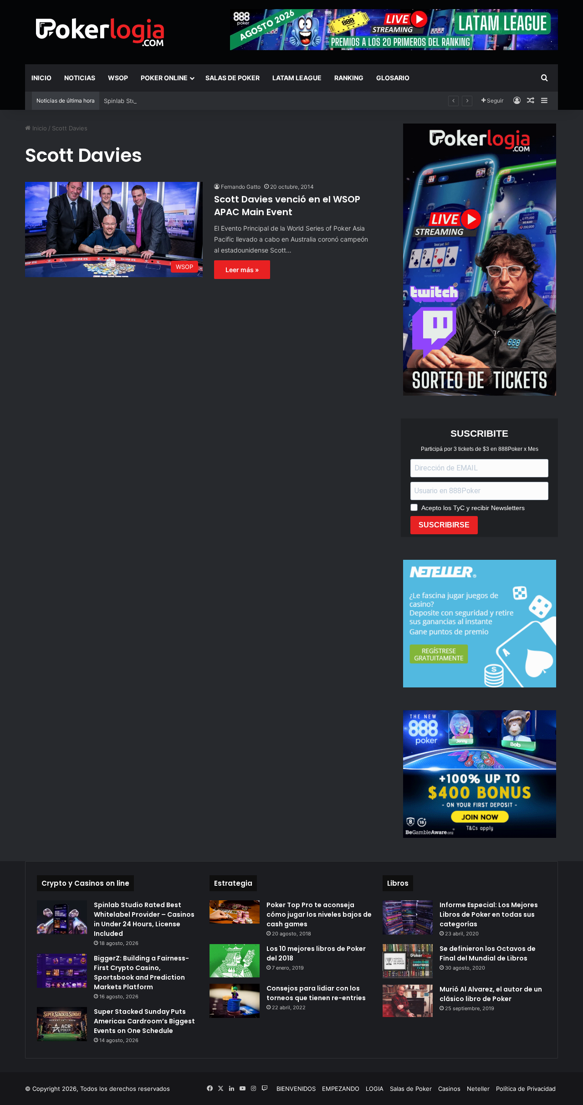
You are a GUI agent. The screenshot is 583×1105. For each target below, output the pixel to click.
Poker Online (164, 78)
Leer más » (242, 270)
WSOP (118, 78)
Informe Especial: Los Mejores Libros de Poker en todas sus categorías (489, 914)
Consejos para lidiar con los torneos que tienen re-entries (316, 993)
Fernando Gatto (241, 186)
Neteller (478, 1088)
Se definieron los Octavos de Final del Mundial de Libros (488, 953)
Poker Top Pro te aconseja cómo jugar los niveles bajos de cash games (319, 914)
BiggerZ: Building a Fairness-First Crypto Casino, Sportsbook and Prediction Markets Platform (141, 972)
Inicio (41, 78)
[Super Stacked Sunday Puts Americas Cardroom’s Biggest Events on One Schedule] (62, 1024)
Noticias (79, 78)
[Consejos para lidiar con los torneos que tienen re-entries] (235, 1001)
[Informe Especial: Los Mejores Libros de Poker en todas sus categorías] (408, 917)
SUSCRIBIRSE (444, 525)
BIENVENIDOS (296, 1088)
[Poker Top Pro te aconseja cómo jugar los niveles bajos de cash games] (235, 912)
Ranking (348, 78)
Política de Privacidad (526, 1088)
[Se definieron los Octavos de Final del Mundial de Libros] (408, 961)
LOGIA (375, 1088)
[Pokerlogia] (100, 32)
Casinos (449, 1088)
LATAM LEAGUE (297, 78)
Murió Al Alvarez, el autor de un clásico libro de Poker (491, 994)
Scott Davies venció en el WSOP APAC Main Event (287, 205)
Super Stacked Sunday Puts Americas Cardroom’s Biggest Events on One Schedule (144, 1021)
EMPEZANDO (340, 1088)
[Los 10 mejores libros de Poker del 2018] (235, 960)
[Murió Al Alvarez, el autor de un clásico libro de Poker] (408, 1001)
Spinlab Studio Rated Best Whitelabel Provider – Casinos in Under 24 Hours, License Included (144, 919)
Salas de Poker (232, 78)
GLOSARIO (392, 78)
